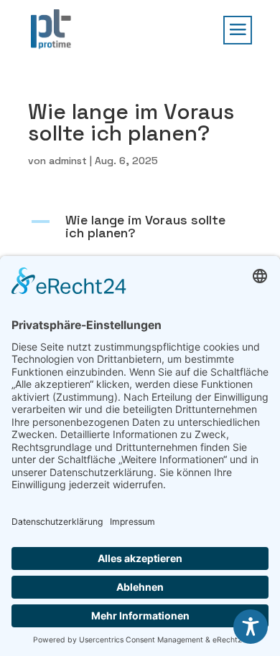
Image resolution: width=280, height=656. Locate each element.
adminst (68, 160)
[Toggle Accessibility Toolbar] (250, 626)
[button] (140, 230)
